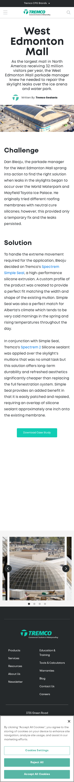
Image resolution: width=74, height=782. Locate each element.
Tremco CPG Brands (35, 3)
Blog (42, 679)
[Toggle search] (68, 12)
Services (13, 658)
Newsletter (15, 682)
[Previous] (8, 568)
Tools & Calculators (52, 663)
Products (14, 650)
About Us (14, 674)
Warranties (46, 671)
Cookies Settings (37, 750)
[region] (37, 749)
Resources (15, 666)
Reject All (37, 762)
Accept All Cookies (37, 774)
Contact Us (46, 686)
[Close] (69, 721)
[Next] (65, 568)
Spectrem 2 (31, 347)
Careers (44, 694)
